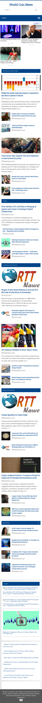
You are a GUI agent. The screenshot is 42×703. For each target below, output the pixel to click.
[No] (40, 696)
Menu (4, 18)
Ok (21, 700)
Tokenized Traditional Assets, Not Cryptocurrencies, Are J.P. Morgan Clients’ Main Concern (23, 567)
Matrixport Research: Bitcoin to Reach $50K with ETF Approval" (20, 632)
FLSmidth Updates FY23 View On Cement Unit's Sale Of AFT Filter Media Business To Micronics (25, 313)
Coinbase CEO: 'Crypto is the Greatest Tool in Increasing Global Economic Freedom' (25, 554)
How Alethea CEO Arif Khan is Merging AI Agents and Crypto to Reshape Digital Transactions (18, 209)
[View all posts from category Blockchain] (38, 523)
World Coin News (21, 4)
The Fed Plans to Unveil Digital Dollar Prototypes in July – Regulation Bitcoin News (21, 604)
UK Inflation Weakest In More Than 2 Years (19, 350)
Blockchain (6, 523)
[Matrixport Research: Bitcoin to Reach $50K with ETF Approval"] (21, 629)
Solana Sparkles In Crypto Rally (14, 415)
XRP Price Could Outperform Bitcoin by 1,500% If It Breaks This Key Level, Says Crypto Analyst (25, 511)
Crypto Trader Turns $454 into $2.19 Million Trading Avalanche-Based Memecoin (24, 498)
